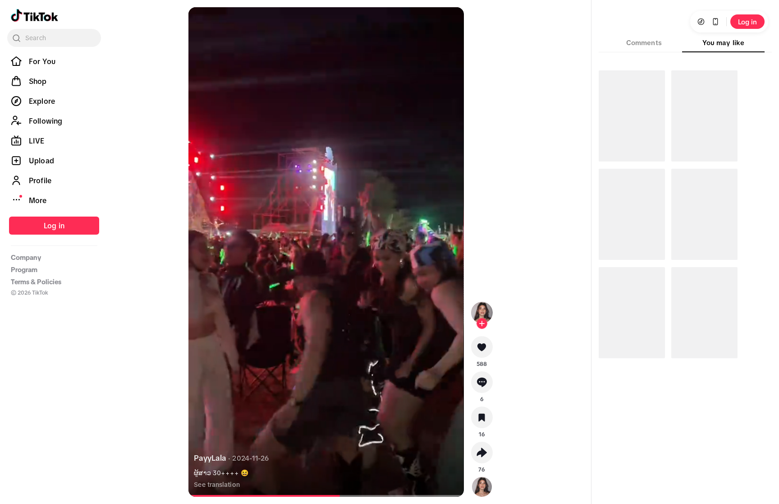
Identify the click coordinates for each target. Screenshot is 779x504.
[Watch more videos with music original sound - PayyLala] (482, 485)
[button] (482, 350)
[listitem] (54, 61)
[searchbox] (54, 38)
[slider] (267, 496)
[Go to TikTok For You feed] (34, 15)
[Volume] (203, 21)
